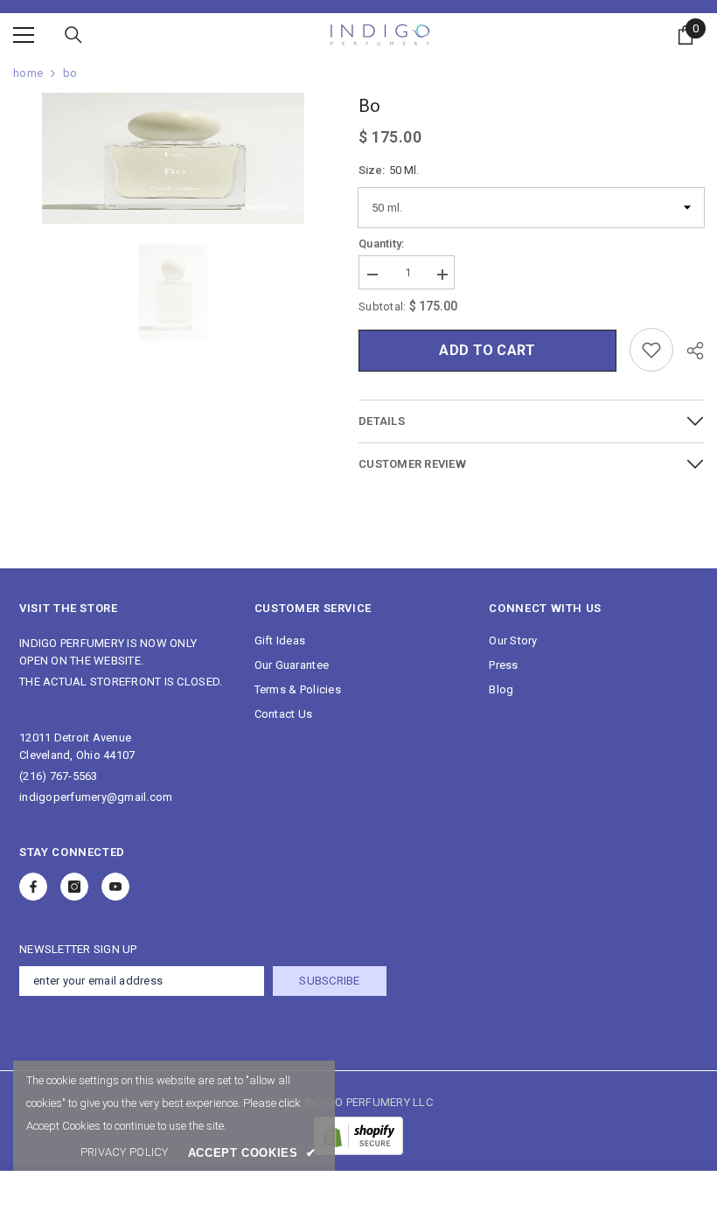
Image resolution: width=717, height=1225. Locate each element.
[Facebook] (33, 887)
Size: (388, 170)
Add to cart (487, 350)
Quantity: (381, 243)
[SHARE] (688, 351)
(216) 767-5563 (58, 776)
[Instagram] (74, 887)
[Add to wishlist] (651, 350)
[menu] (23, 34)
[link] (124, 1152)
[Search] (73, 34)
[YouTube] (115, 887)
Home (28, 73)
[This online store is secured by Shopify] (358, 1136)
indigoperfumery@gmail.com (96, 797)
